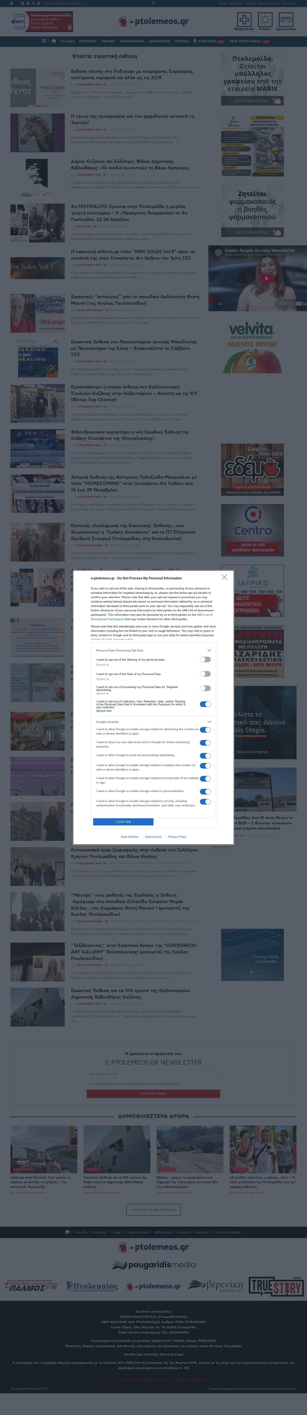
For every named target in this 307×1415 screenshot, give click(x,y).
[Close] (226, 578)
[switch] (205, 659)
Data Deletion (130, 836)
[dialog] (153, 707)
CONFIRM (123, 822)
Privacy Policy (177, 836)
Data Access (153, 836)
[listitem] (153, 650)
